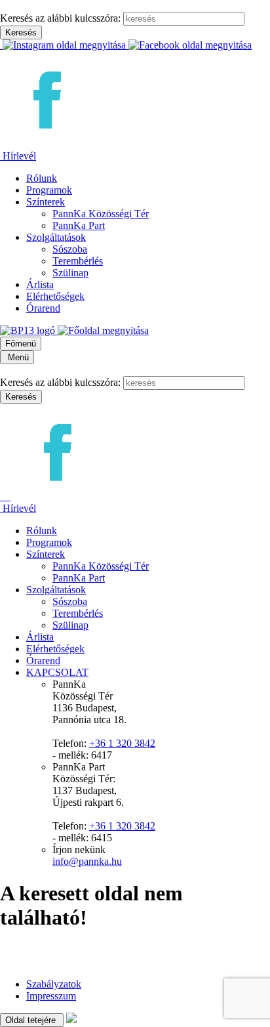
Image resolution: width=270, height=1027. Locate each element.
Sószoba (69, 249)
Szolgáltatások (56, 237)
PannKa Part (78, 225)
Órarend (43, 308)
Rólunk (41, 178)
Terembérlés (77, 260)
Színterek (45, 201)
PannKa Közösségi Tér (100, 213)
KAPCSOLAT (57, 672)
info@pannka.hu (87, 861)
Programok (49, 190)
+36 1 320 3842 (122, 743)
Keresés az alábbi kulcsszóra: (60, 18)
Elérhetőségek (55, 296)
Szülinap (70, 272)
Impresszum (51, 995)
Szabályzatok (53, 984)
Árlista (40, 284)
